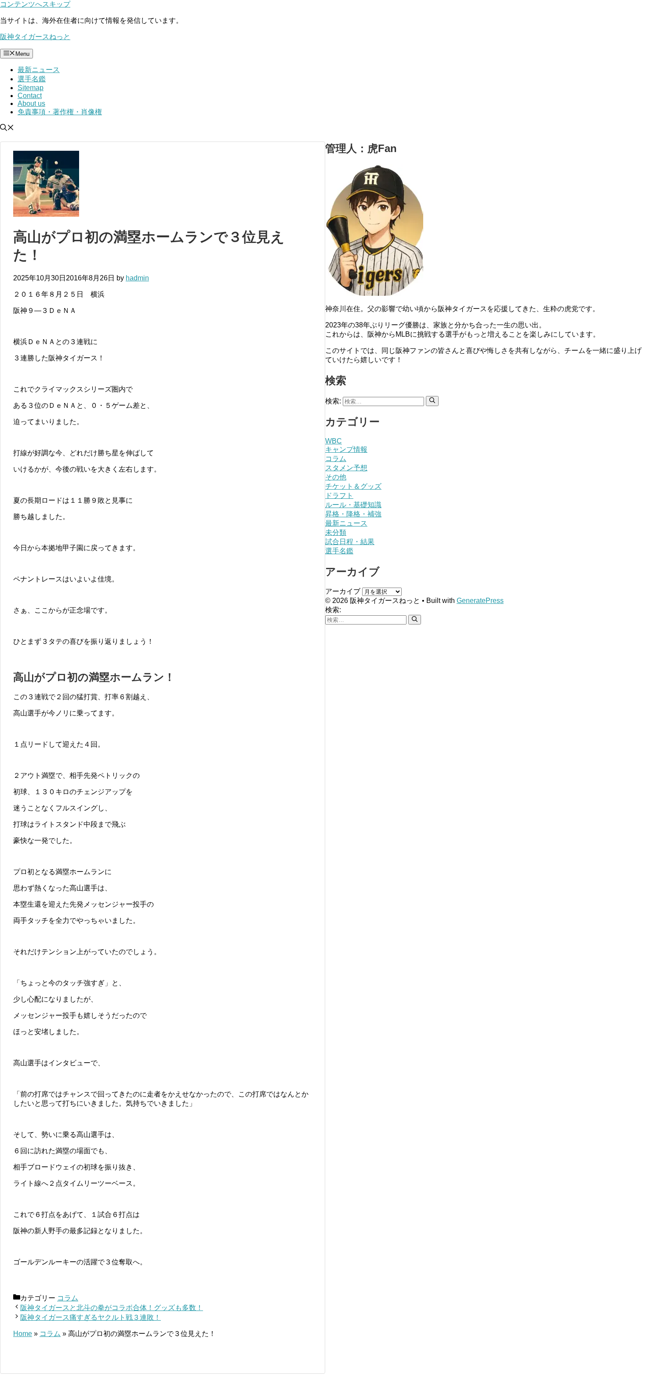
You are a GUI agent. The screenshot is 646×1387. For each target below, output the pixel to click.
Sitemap (31, 87)
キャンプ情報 (346, 449)
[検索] (432, 401)
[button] (7, 128)
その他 (335, 477)
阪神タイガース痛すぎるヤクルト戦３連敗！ (90, 1317)
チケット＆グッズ (353, 486)
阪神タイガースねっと (35, 36)
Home (22, 1333)
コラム (67, 1298)
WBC (333, 441)
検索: (333, 610)
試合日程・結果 (349, 541)
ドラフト (339, 495)
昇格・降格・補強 (353, 514)
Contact (30, 95)
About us (31, 103)
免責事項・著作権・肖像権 (60, 112)
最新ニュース (39, 69)
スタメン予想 (346, 468)
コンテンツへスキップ (35, 4)
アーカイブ (342, 591)
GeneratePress (480, 600)
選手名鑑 (32, 79)
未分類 (335, 532)
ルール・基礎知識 (353, 504)
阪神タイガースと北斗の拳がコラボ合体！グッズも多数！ (111, 1307)
